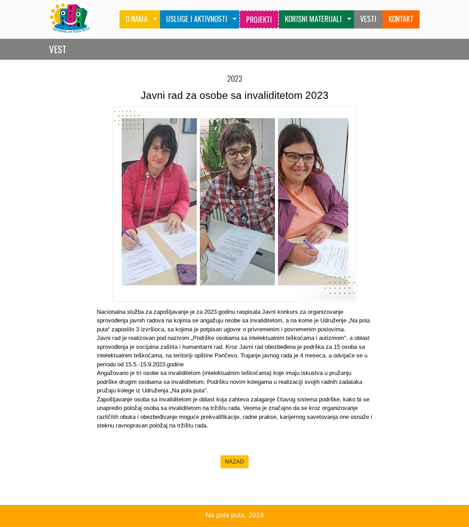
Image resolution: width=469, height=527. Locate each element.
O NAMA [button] (136, 18)
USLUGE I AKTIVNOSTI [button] (197, 18)
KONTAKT (401, 18)
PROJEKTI (259, 19)
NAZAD (234, 462)
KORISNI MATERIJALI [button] (313, 18)
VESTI (368, 18)
